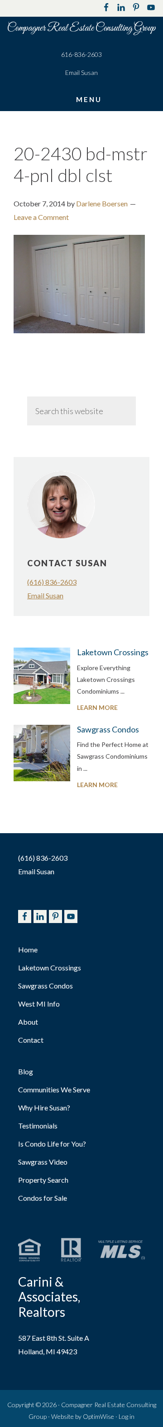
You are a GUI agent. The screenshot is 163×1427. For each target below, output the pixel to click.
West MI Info (39, 1003)
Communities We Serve (54, 1089)
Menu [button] (89, 99)
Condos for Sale (42, 1198)
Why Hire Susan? (44, 1107)
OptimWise (98, 1416)
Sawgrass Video (42, 1161)
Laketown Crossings (113, 652)
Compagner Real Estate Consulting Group (81, 28)
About (28, 1021)
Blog (25, 1071)
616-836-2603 (81, 54)
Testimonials (38, 1125)
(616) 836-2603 (52, 582)
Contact (30, 1039)
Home (28, 949)
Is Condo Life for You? (52, 1143)
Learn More (113, 708)
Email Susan (81, 72)
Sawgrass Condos (108, 729)
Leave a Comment (41, 217)
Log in (126, 1416)
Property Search (43, 1179)
